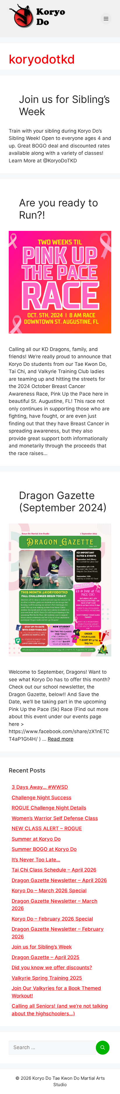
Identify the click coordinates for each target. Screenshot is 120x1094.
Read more (60, 739)
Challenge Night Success (41, 797)
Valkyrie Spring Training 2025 (47, 978)
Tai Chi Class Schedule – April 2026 (54, 870)
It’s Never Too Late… (36, 860)
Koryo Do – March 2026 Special (49, 890)
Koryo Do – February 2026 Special (52, 919)
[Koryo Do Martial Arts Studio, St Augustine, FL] (38, 14)
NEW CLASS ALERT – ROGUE (47, 828)
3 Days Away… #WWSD (40, 787)
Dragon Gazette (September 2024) (63, 501)
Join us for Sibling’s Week (42, 947)
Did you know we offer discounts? (52, 967)
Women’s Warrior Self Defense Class (55, 818)
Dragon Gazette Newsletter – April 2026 (59, 880)
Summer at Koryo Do (36, 839)
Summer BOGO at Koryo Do (44, 849)
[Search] (103, 1048)
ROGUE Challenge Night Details (49, 808)
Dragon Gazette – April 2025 (46, 957)
